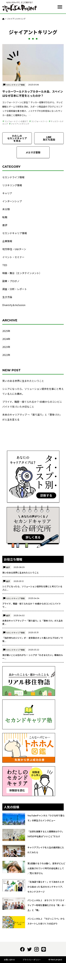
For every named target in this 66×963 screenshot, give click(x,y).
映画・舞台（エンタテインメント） (22, 273)
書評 (4, 225)
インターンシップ (12, 201)
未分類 (6, 209)
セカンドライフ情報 (13, 177)
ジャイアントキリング (20, 123)
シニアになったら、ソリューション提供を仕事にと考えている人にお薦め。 (33, 391)
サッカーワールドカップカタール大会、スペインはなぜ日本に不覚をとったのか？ (32, 93)
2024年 (6, 339)
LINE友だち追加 (49, 138)
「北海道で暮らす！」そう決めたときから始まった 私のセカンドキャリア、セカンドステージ (45, 886)
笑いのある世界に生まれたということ (23, 381)
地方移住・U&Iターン (14, 249)
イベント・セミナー (13, 257)
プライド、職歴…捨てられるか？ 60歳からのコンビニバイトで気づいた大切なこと (32, 404)
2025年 (6, 331)
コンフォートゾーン (39, 121)
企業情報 (7, 241)
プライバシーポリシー (32, 959)
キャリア (7, 193)
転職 (4, 217)
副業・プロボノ (10, 281)
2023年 (6, 347)
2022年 (6, 355)
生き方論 (7, 297)
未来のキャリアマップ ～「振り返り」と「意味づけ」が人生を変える (32, 417)
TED (4, 265)
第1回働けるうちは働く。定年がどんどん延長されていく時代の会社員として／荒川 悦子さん (46, 868)
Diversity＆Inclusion (13, 305)
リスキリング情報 (12, 185)
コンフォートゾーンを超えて (16, 121)
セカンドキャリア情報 (15, 84)
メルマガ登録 (33, 152)
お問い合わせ (9, 959)
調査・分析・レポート (14, 289)
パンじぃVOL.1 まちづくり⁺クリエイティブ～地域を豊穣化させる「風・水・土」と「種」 (46, 905)
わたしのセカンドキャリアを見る (17, 138)
